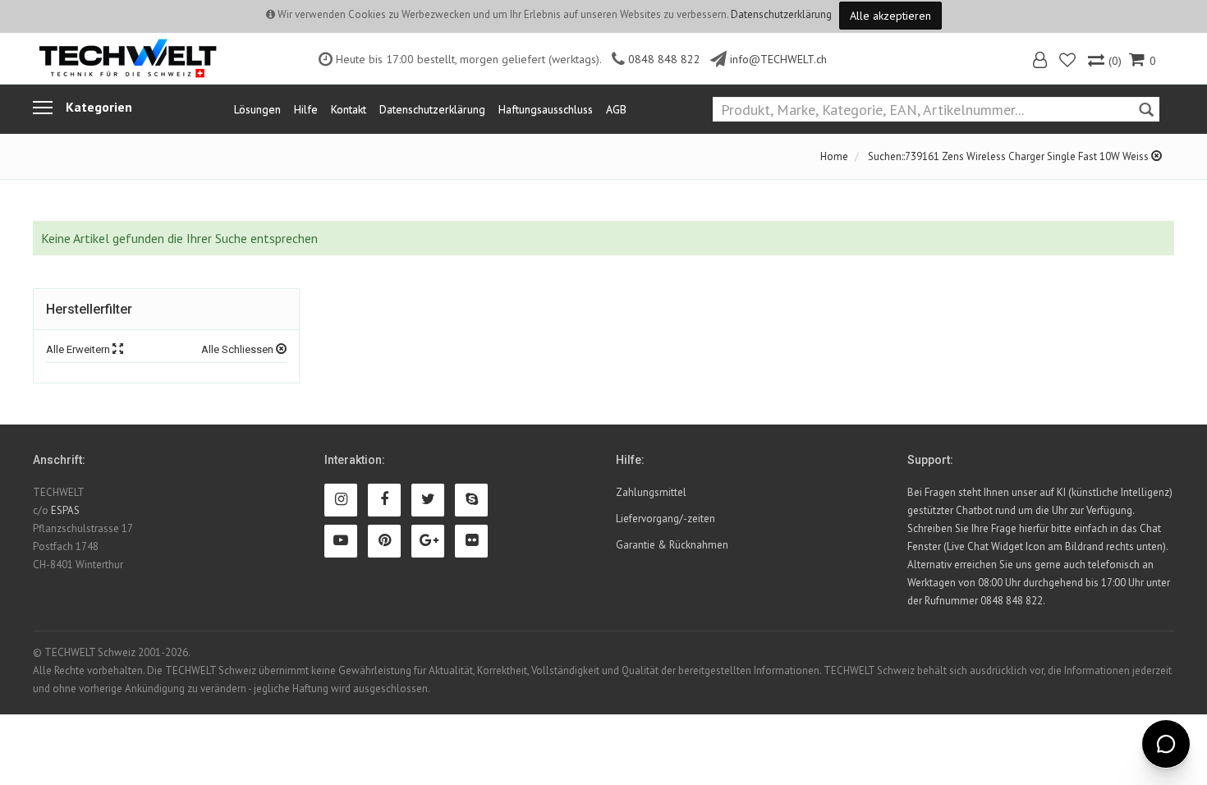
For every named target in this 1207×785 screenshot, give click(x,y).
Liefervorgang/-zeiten (665, 519)
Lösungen (257, 109)
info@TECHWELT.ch (778, 59)
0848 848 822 (664, 59)
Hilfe (306, 109)
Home (834, 156)
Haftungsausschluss (545, 109)
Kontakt (348, 109)
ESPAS (65, 510)
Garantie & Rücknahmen (672, 545)
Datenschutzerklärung (781, 14)
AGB (616, 109)
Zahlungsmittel (651, 492)
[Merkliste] (1068, 62)
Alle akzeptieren (890, 15)
